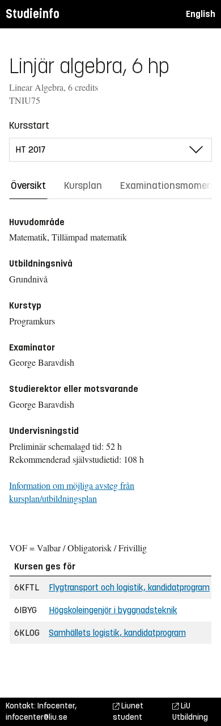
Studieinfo (33, 14)
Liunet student (128, 711)
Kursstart (29, 125)
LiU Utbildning (190, 711)
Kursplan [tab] (83, 185)
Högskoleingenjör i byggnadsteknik (113, 610)
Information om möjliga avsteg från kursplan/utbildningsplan (71, 491)
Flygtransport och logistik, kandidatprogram (129, 587)
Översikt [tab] (28, 185)
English (200, 14)
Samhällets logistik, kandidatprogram (117, 632)
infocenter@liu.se (36, 717)
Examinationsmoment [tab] (168, 185)
